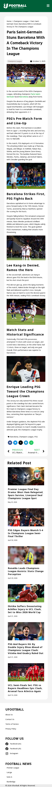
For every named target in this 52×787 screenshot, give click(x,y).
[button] (10, 442)
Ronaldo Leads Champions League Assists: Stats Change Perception (26, 571)
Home (9, 21)
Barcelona (23, 97)
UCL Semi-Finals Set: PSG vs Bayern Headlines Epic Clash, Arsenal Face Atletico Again (25, 688)
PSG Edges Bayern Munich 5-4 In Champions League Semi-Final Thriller (25, 533)
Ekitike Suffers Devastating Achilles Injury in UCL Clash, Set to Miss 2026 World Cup (24, 609)
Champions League (21, 21)
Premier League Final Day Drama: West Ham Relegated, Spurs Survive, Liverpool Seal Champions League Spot (25, 494)
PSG (36, 437)
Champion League (26, 437)
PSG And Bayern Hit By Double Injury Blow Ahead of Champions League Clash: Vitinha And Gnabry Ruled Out (25, 649)
